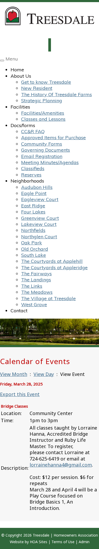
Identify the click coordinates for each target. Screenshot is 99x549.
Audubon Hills (37, 187)
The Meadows (37, 292)
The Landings (36, 280)
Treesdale (41, 535)
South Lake (33, 255)
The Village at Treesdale (48, 298)
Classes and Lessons (43, 119)
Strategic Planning (41, 100)
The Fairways (36, 274)
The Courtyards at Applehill (52, 261)
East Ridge (33, 206)
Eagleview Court (39, 199)
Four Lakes (33, 212)
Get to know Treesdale (46, 82)
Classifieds (32, 168)
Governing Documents (45, 150)
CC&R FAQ (33, 131)
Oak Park (31, 243)
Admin (84, 541)
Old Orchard (34, 249)
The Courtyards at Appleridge (54, 267)
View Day (44, 374)
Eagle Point (33, 193)
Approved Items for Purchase (53, 137)
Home (17, 70)
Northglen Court (39, 237)
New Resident (36, 88)
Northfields (33, 230)
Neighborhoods (27, 181)
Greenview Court (40, 218)
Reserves (31, 175)
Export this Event (20, 394)
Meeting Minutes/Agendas (50, 162)
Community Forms (41, 144)
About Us (21, 76)
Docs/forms (23, 125)
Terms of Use (62, 541)
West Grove (34, 304)
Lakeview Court (38, 224)
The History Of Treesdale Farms (56, 94)
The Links (31, 286)
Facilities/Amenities (42, 113)
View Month (13, 374)
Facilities (20, 107)
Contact (19, 311)
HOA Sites (38, 541)
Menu (12, 59)
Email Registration (41, 156)
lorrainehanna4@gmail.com (61, 465)
